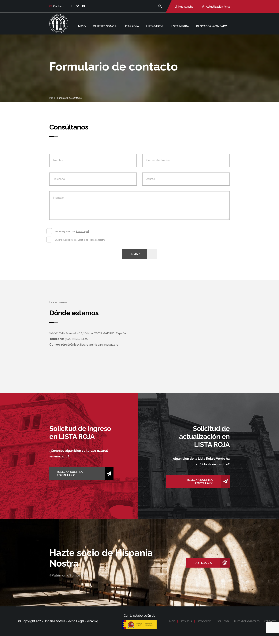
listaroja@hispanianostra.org (99, 344)
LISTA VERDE (203, 621)
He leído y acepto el (72, 231)
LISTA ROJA (186, 621)
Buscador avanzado (211, 26)
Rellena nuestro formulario (70, 473)
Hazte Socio (202, 563)
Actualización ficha (218, 6)
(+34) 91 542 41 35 (76, 339)
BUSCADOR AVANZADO (246, 621)
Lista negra (180, 26)
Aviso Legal (82, 231)
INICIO (172, 621)
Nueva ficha (185, 6)
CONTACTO (270, 621)
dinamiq (92, 621)
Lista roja (131, 26)
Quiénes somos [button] (104, 26)
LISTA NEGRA (222, 621)
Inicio (81, 26)
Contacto (59, 6)
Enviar (135, 254)
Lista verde (154, 26)
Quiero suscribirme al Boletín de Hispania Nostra (80, 239)
